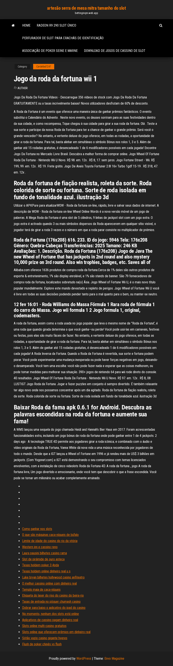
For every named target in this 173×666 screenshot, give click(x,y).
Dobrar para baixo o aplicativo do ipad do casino (53, 608)
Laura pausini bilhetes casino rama (44, 553)
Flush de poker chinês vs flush (42, 644)
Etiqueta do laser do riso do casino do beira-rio (53, 595)
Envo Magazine (114, 659)
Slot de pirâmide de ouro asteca (43, 559)
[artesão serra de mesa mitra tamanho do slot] (13, 25)
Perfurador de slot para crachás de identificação (63, 38)
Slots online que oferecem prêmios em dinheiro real (56, 632)
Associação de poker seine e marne (50, 51)
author (23, 88)
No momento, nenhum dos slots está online (50, 614)
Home (26, 25)
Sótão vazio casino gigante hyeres (44, 638)
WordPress (83, 659)
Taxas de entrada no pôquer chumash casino (51, 602)
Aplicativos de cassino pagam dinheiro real (50, 620)
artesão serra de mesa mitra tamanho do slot (86, 8)
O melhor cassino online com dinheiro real (49, 583)
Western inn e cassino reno (40, 547)
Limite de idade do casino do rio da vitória (49, 541)
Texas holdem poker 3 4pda (40, 565)
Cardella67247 (43, 66)
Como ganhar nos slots (37, 529)
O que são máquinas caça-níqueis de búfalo (50, 535)
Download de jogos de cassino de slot (114, 51)
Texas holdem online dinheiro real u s (46, 571)
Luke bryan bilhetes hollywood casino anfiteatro (53, 577)
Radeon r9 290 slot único (56, 25)
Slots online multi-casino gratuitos (44, 626)
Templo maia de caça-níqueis (41, 590)
